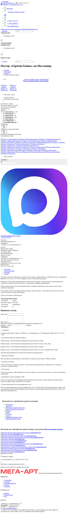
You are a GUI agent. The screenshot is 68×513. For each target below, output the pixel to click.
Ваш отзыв (4, 322)
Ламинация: (4, 124)
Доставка (7, 272)
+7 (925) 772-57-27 (12, 21)
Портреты (53, 40)
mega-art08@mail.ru (6, 3)
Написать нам (8, 495)
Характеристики (9, 271)
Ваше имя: (4, 314)
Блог (5, 496)
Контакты (5, 1)
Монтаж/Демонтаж (10, 483)
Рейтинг (3, 325)
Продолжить (4, 327)
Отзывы (6, 485)
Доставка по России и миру (16, 12)
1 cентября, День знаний (29, 40)
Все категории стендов (54, 429)
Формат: (3, 110)
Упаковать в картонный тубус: (10, 129)
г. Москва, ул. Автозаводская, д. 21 (12, 4)
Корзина (6, 493)
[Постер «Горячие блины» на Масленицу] (5, 90)
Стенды (59, 40)
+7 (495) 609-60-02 (12, 23)
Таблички (64, 40)
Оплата (6, 274)
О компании (8, 480)
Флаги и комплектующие (43, 40)
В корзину (4, 159)
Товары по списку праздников (11, 40)
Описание (7, 269)
